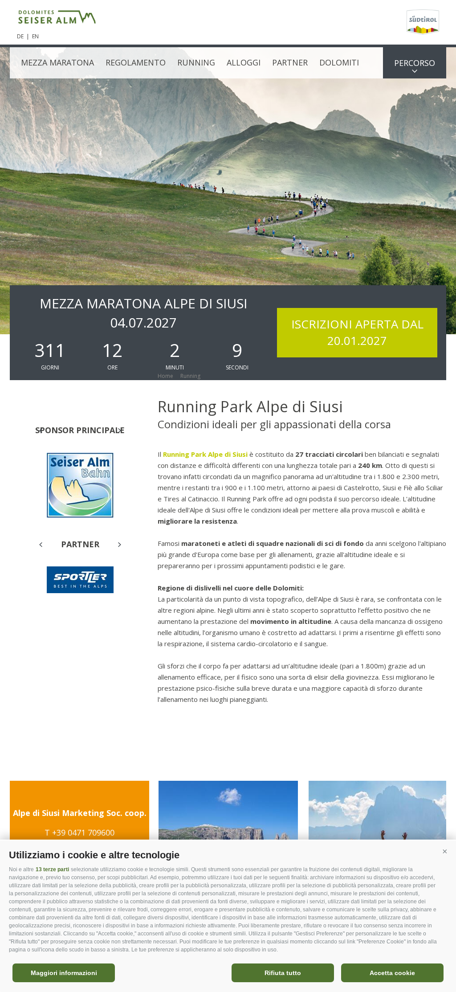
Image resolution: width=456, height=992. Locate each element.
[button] (445, 851)
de (20, 36)
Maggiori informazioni (64, 972)
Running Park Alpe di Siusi (206, 454)
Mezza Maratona (57, 62)
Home (165, 376)
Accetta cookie (392, 972)
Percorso (414, 62)
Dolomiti (339, 62)
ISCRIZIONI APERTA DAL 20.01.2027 (357, 332)
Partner (290, 62)
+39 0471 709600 (83, 832)
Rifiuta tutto (283, 972)
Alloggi (244, 62)
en (35, 36)
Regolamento (136, 62)
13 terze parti (52, 869)
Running (196, 62)
